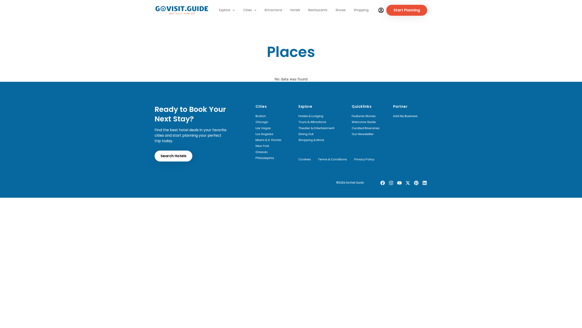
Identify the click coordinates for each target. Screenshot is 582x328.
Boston (261, 116)
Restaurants (317, 10)
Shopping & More (311, 140)
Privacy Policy (364, 159)
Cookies (305, 159)
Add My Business (405, 116)
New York (262, 146)
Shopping (361, 10)
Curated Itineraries (365, 128)
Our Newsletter (363, 134)
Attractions (273, 10)
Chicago (262, 122)
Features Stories (364, 116)
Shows (341, 10)
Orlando (262, 152)
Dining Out (306, 134)
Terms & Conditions (332, 159)
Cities (247, 10)
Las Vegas (263, 128)
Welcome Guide (364, 122)
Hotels (295, 10)
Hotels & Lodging (311, 116)
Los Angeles (264, 134)
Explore (224, 10)
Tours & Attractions (312, 122)
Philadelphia (265, 158)
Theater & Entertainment (316, 128)
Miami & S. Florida (268, 140)
